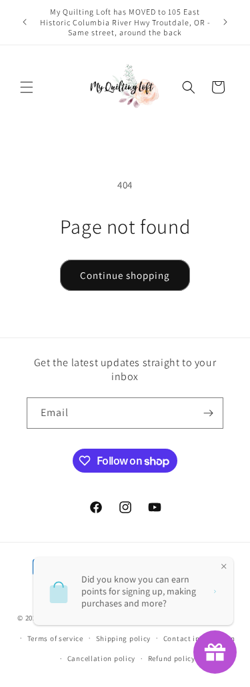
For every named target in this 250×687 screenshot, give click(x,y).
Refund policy (171, 658)
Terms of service (55, 638)
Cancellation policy (101, 658)
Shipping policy (123, 638)
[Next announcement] (225, 22)
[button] (26, 87)
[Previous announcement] (24, 22)
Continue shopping (125, 275)
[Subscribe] (208, 413)
